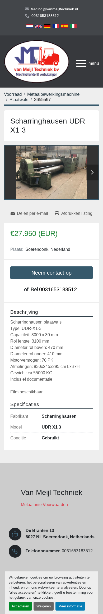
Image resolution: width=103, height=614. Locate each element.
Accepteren (20, 606)
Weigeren (43, 606)
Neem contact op (51, 273)
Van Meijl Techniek (51, 492)
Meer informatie (70, 606)
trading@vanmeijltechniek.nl (54, 9)
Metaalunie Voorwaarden (44, 504)
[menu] (81, 63)
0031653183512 (45, 15)
